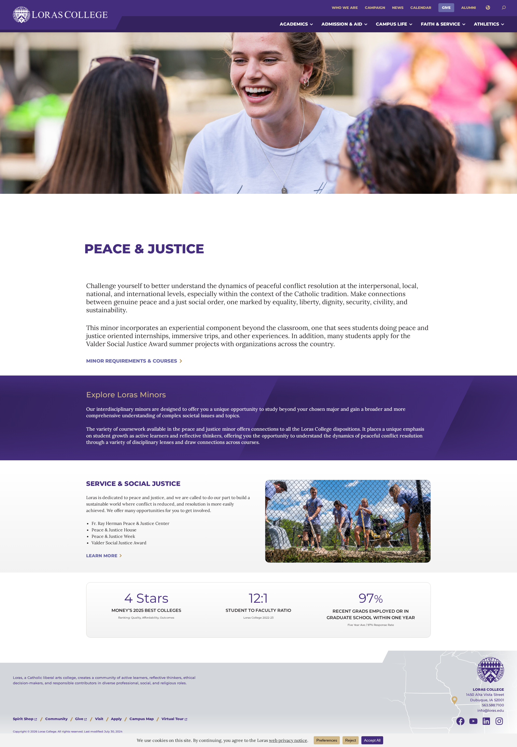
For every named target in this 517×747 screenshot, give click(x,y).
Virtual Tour (173, 719)
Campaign (375, 7)
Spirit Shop (23, 719)
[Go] (504, 7)
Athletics (486, 24)
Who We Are (345, 7)
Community (56, 719)
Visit (99, 719)
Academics (294, 24)
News (397, 7)
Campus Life (391, 24)
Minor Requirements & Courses (131, 361)
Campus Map (142, 719)
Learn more (101, 555)
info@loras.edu (490, 710)
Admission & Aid (342, 24)
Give (446, 7)
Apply (116, 719)
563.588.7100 (493, 705)
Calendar (420, 7)
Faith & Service (440, 24)
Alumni (468, 7)
